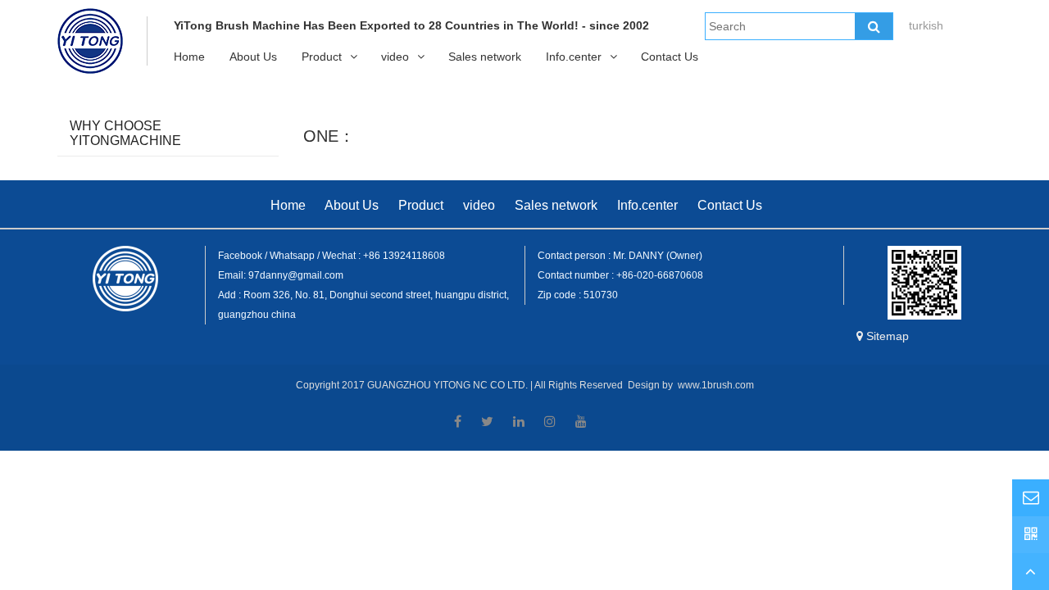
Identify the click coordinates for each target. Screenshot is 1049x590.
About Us (253, 56)
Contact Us (669, 56)
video (395, 56)
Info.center (574, 56)
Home (189, 56)
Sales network (484, 56)
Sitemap (887, 336)
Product (322, 56)
